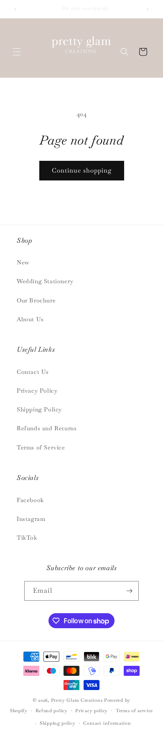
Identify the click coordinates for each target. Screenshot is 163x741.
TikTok (27, 537)
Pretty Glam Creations (77, 700)
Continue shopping (82, 170)
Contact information (107, 723)
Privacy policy (91, 710)
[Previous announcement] (15, 9)
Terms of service (134, 710)
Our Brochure (36, 300)
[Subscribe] (129, 591)
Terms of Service (41, 447)
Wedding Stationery (45, 281)
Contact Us (33, 372)
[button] (17, 52)
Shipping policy (58, 723)
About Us (30, 319)
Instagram (31, 519)
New (23, 262)
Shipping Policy (39, 409)
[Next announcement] (147, 9)
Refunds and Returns (46, 428)
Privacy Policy (37, 390)
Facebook (30, 500)
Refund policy (52, 710)
